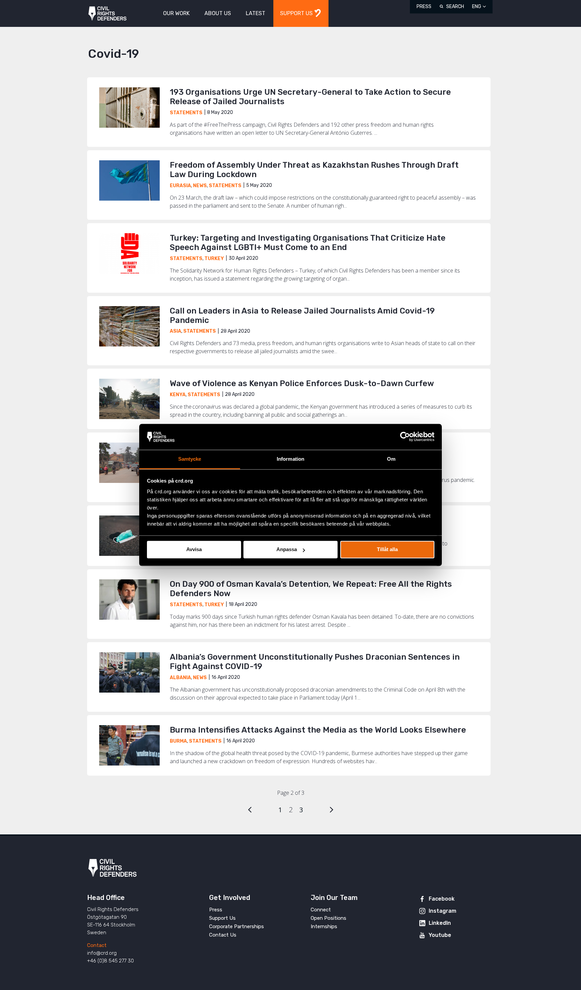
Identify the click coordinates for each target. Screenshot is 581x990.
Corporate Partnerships (236, 926)
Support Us (222, 918)
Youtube (440, 935)
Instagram (442, 911)
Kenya (178, 395)
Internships (324, 926)
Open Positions (328, 918)
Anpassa (286, 549)
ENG (476, 6)
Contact (97, 945)
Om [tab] (391, 459)
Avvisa (194, 549)
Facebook (442, 899)
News (200, 186)
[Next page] (331, 809)
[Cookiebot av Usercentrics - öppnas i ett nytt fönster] (405, 437)
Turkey (214, 258)
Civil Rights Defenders (107, 13)
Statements (186, 113)
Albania (180, 677)
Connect (321, 910)
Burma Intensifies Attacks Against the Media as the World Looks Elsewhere (318, 730)
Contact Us (222, 935)
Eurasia (180, 186)
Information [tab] (290, 459)
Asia (175, 331)
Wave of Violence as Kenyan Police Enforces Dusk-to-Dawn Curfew (302, 383)
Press (424, 6)
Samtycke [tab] (189, 459)
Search (455, 6)
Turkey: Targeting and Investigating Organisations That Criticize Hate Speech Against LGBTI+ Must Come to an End (308, 242)
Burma (178, 741)
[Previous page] (249, 809)
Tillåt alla (387, 549)
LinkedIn (440, 923)
